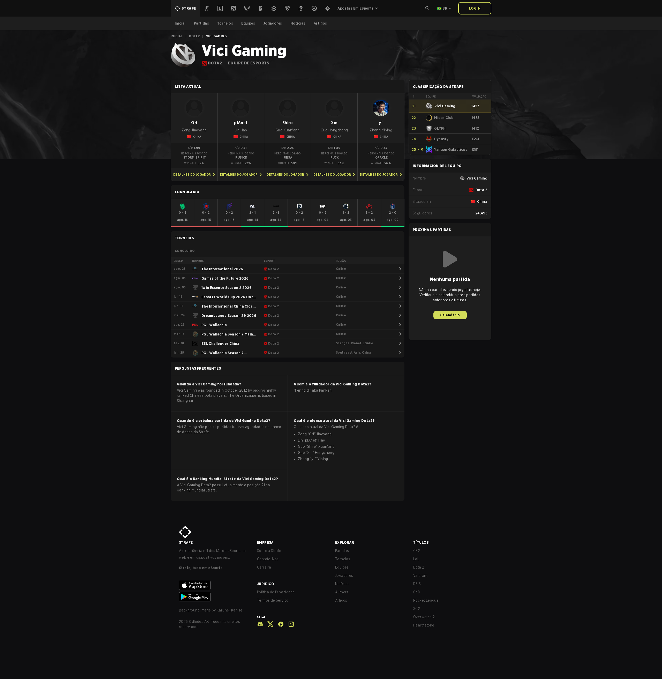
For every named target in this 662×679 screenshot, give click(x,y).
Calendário (450, 315)
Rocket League (426, 600)
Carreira (264, 567)
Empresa (265, 542)
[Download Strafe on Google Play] (214, 596)
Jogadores (344, 575)
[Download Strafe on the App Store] (214, 585)
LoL (416, 559)
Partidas (342, 551)
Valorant (420, 575)
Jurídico (265, 584)
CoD (416, 592)
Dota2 (194, 36)
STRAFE (186, 542)
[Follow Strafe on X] (268, 624)
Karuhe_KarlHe (229, 610)
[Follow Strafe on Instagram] (289, 624)
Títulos (421, 542)
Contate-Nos (268, 559)
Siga (261, 617)
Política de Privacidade (276, 592)
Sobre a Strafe (269, 551)
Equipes (342, 567)
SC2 (416, 609)
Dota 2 (418, 567)
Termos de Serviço (273, 600)
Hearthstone (423, 625)
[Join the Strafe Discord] (260, 624)
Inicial (177, 36)
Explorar (344, 542)
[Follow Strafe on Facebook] (279, 624)
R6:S (417, 584)
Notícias (342, 584)
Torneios (342, 559)
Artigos (341, 600)
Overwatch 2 (424, 617)
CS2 (416, 551)
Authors (342, 592)
